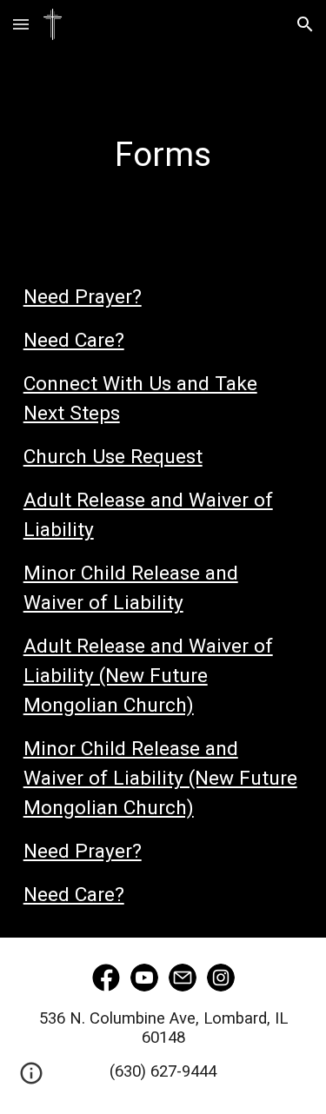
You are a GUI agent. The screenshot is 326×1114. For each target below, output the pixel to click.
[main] (163, 127)
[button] (21, 24)
